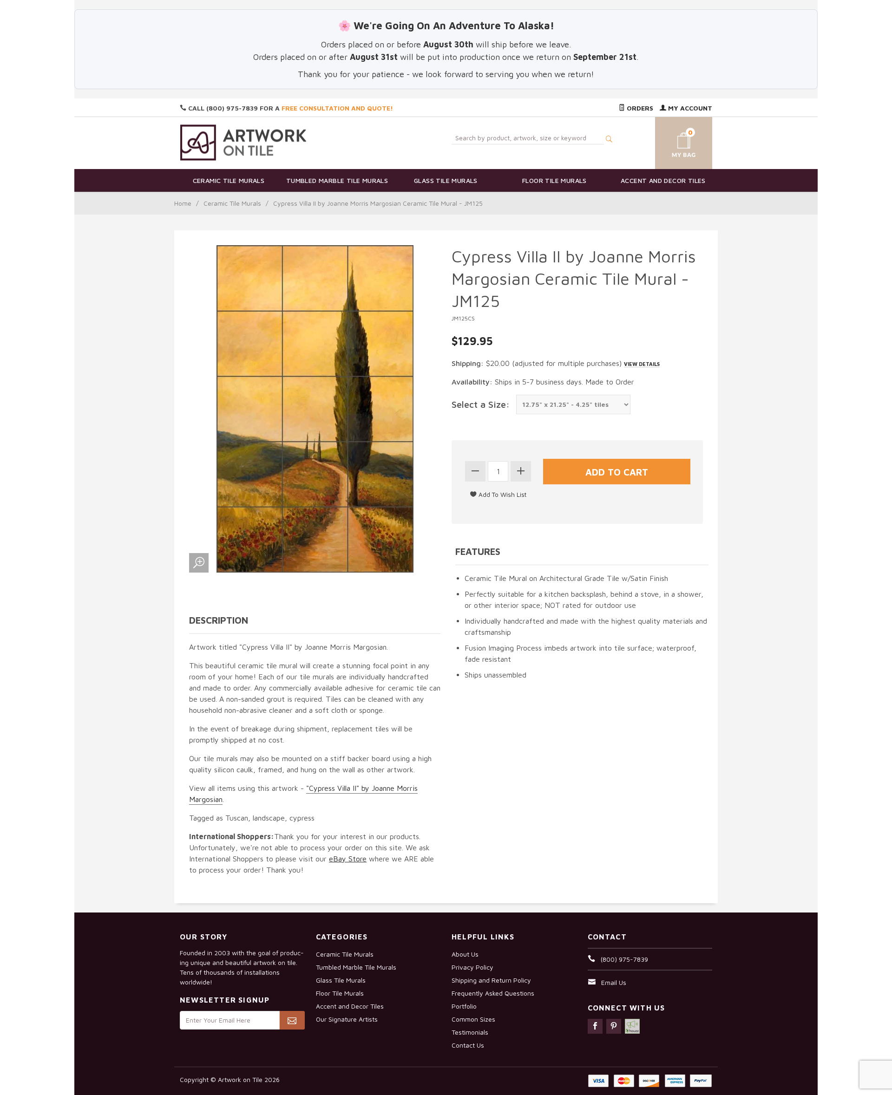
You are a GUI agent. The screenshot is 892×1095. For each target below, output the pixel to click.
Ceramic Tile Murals (229, 180)
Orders (639, 108)
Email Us (613, 982)
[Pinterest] (613, 1026)
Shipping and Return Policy (491, 980)
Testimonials (470, 1032)
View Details (642, 364)
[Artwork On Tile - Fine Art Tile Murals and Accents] (243, 142)
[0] (672, 141)
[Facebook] (595, 1026)
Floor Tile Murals (554, 180)
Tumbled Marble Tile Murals (337, 180)
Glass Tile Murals (446, 180)
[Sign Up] (292, 1020)
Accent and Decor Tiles (663, 180)
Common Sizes (473, 1019)
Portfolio (464, 1006)
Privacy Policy (472, 967)
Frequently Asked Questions (493, 993)
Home (182, 203)
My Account (689, 108)
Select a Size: (481, 404)
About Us (465, 954)
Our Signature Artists (347, 1019)
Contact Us (468, 1045)
